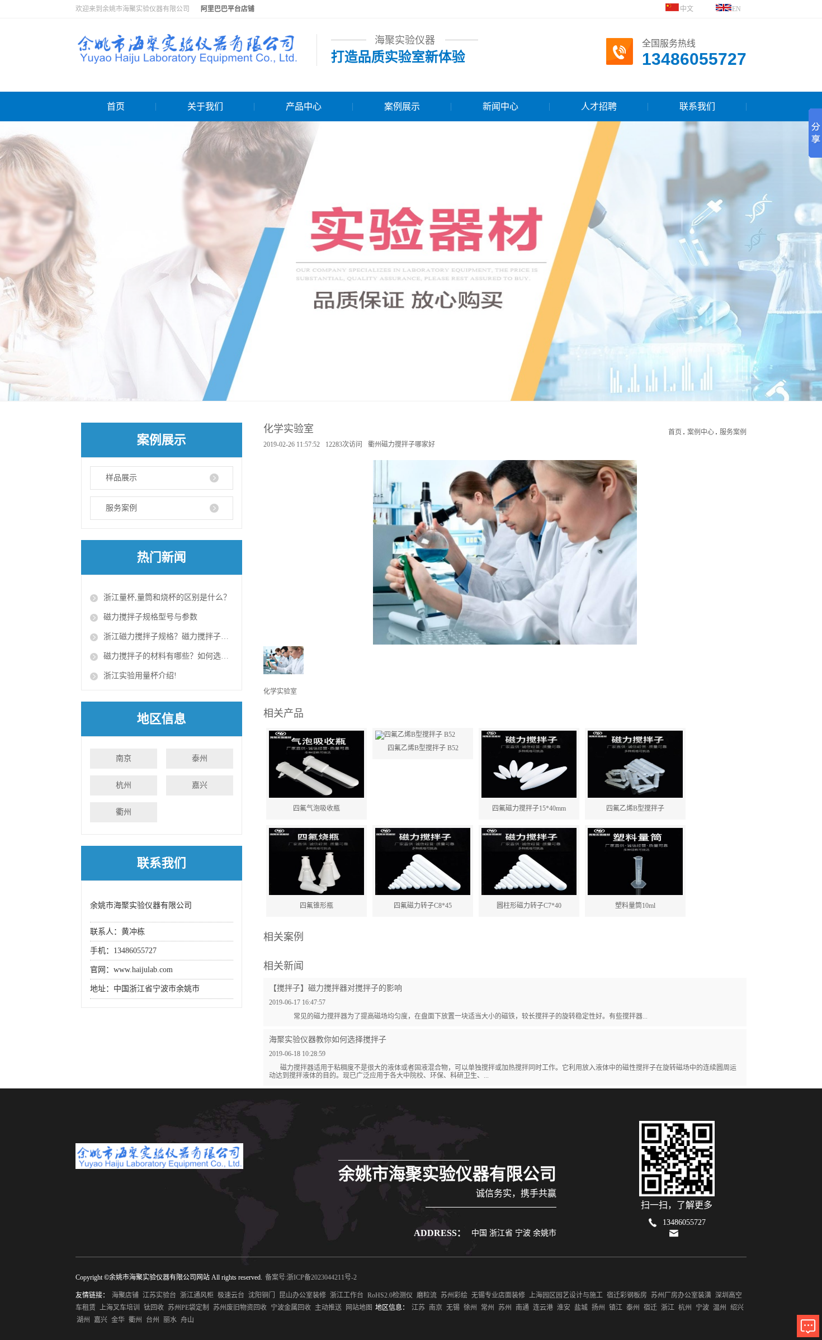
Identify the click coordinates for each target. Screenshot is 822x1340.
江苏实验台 (159, 1295)
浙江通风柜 (197, 1295)
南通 (522, 1307)
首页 (116, 106)
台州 (152, 1320)
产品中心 (304, 106)
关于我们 (205, 106)
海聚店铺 (125, 1295)
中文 (686, 9)
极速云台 (231, 1295)
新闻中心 (500, 106)
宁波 (702, 1307)
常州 (487, 1307)
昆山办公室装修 (302, 1295)
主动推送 (328, 1307)
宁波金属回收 (291, 1307)
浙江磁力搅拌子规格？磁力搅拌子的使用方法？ (168, 636)
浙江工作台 (346, 1295)
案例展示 (402, 106)
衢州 (123, 812)
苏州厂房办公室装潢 (681, 1295)
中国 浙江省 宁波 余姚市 (513, 1233)
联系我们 (697, 106)
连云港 (543, 1307)
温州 (719, 1307)
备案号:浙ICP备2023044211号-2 (311, 1277)
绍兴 (737, 1307)
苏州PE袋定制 (188, 1307)
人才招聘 (599, 106)
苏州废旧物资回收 (240, 1307)
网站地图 (359, 1307)
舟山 (187, 1320)
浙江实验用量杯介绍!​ (140, 675)
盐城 (581, 1307)
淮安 (563, 1307)
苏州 (505, 1307)
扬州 (598, 1307)
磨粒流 (427, 1295)
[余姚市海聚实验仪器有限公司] (187, 59)
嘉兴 (199, 785)
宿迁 (650, 1307)
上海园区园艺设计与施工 (566, 1295)
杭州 (123, 785)
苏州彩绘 (454, 1295)
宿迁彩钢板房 (627, 1295)
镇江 (615, 1307)
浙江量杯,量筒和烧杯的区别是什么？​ (167, 597)
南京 (123, 758)
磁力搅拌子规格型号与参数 (150, 617)
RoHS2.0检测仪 (390, 1295)
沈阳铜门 (261, 1295)
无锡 (453, 1307)
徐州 (470, 1307)
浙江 (667, 1307)
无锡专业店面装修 (498, 1295)
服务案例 (121, 508)
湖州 (83, 1320)
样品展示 (121, 478)
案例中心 (700, 432)
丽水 (170, 1320)
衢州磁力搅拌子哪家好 (401, 444)
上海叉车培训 (120, 1307)
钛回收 (154, 1307)
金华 (118, 1320)
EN (736, 9)
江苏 (418, 1307)
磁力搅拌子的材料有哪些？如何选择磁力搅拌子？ (168, 656)
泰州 (199, 758)
